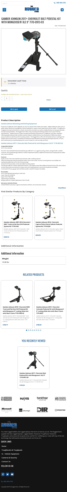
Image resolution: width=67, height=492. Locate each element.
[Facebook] (3, 474)
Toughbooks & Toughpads (12, 450)
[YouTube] (12, 474)
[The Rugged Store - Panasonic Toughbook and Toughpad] (32, 9)
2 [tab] (28, 330)
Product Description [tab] (11, 120)
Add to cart (52, 109)
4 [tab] (32, 330)
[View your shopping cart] (61, 10)
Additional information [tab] (12, 245)
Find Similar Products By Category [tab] (17, 191)
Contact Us (6, 461)
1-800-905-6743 (61, 3)
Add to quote (14, 109)
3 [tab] (30, 330)
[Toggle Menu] (4, 10)
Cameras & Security (9, 457)
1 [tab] (26, 330)
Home (4, 446)
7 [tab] (38, 330)
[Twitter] (7, 474)
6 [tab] (36, 330)
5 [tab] (34, 330)
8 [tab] (40, 330)
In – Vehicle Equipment (10, 454)
